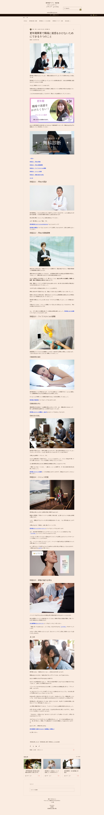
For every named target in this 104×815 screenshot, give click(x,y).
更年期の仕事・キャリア (34, 741)
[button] (80, 9)
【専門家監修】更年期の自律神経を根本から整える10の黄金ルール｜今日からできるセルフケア (32, 771)
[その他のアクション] (73, 29)
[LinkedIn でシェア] (36, 746)
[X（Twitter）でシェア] (33, 746)
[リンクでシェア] (39, 746)
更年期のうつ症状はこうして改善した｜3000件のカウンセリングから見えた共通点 (52, 771)
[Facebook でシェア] (30, 746)
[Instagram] (91, 15)
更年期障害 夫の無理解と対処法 (71, 771)
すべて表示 (78, 756)
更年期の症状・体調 (44, 741)
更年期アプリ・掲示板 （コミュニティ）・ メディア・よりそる (52, 4)
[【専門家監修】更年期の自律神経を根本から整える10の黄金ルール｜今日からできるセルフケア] (32, 764)
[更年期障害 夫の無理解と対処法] (71, 764)
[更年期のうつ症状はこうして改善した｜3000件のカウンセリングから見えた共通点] (52, 764)
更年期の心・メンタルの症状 (54, 741)
